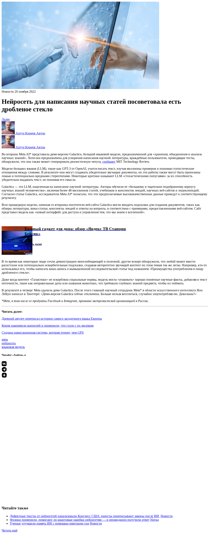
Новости (8, 91)
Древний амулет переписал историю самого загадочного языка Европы (52, 318)
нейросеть (9, 343)
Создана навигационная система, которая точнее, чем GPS (43, 332)
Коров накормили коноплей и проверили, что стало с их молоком (48, 325)
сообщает (108, 161)
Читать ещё (9, 530)
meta (5, 339)
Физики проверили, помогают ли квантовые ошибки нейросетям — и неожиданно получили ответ (80, 519)
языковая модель (13, 347)
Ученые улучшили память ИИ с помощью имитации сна (49, 523)
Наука (154, 519)
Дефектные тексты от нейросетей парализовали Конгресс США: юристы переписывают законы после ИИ (85, 516)
